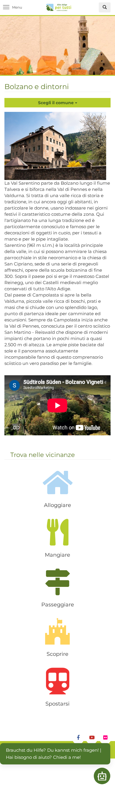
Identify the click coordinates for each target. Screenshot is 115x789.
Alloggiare (57, 505)
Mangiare (57, 555)
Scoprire (57, 654)
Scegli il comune (56, 102)
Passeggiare (57, 604)
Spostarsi (57, 704)
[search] (105, 7)
